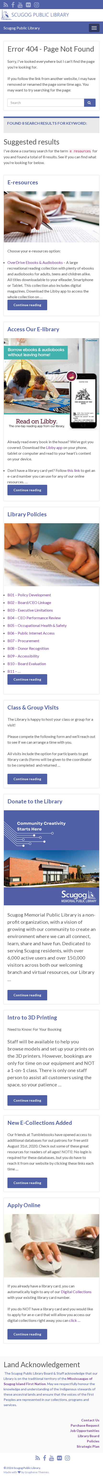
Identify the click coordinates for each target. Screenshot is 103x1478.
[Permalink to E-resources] (51, 216)
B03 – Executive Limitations (30, 610)
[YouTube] (20, 3)
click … (74, 1320)
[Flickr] (28, 3)
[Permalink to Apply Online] (51, 1245)
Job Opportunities (84, 1431)
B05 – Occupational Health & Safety (37, 625)
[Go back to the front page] (51, 15)
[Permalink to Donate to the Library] (51, 857)
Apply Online (23, 1205)
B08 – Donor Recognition (28, 648)
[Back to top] (92, 1467)
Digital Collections (76, 1291)
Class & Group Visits (33, 707)
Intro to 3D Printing (32, 1017)
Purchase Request (85, 1425)
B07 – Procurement (23, 640)
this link (73, 470)
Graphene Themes (37, 1472)
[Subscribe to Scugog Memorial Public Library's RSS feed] (6, 3)
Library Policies (27, 514)
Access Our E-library (33, 329)
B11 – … (14, 671)
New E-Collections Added (39, 1122)
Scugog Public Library (22, 28)
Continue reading (27, 305)
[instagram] (36, 3)
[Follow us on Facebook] (13, 3)
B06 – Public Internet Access (31, 633)
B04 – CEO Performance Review (34, 617)
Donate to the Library (34, 801)
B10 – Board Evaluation (26, 663)
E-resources (22, 182)
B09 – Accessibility (23, 656)
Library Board (88, 1436)
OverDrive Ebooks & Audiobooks (35, 262)
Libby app (54, 447)
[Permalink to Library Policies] (51, 554)
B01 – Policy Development (29, 594)
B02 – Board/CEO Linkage (29, 602)
